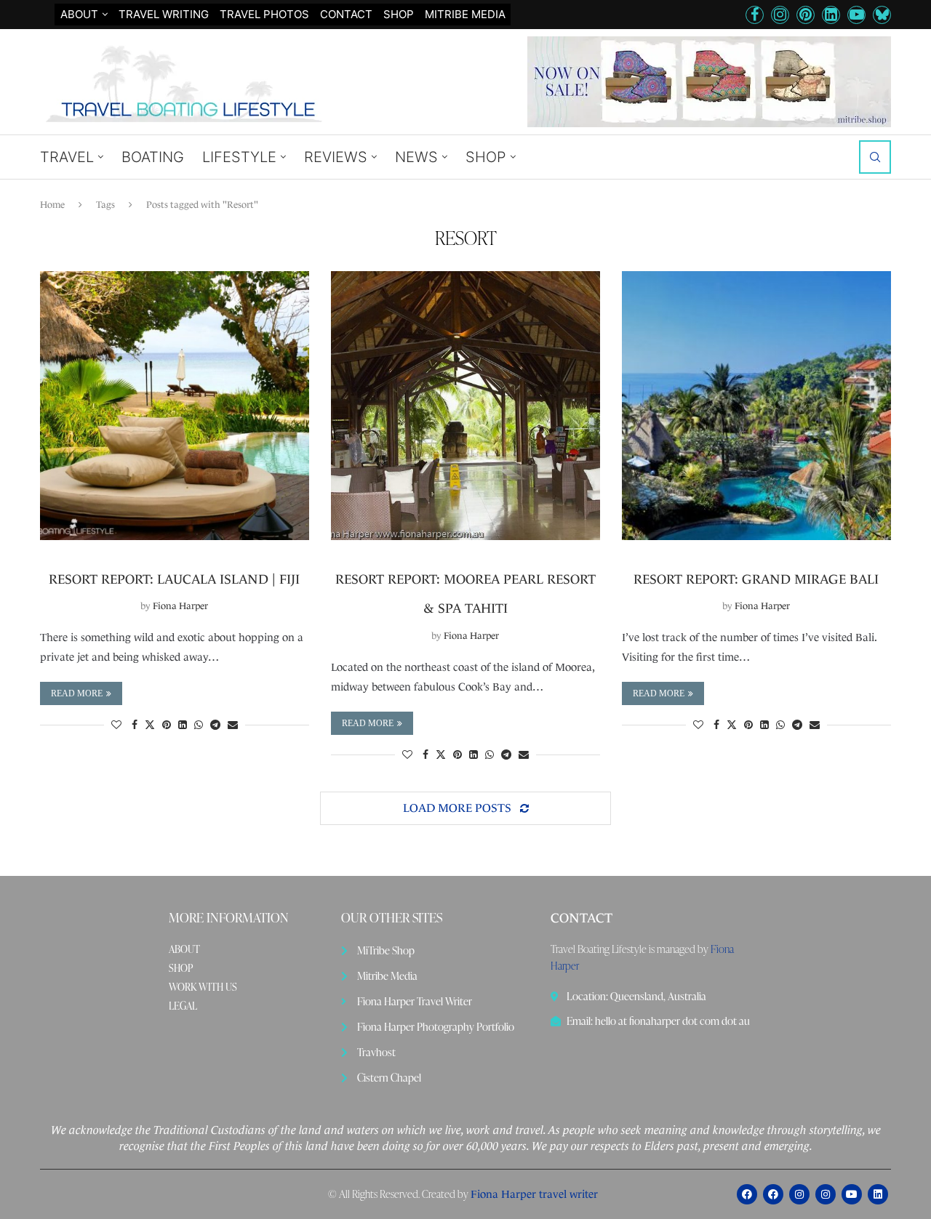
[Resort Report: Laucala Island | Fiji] (174, 405)
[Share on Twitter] (150, 725)
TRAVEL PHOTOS (264, 14)
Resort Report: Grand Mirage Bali (756, 579)
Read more (77, 693)
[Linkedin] (831, 15)
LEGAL (183, 1006)
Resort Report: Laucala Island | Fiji (174, 579)
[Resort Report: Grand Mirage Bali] (756, 405)
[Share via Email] (233, 725)
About (79, 14)
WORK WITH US (203, 987)
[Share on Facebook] (134, 725)
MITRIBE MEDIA (465, 14)
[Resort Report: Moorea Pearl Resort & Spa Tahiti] (465, 405)
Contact (346, 14)
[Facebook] (755, 15)
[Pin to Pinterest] (166, 725)
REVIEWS (335, 157)
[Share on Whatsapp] (198, 725)
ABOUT (184, 949)
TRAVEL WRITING (164, 14)
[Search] (875, 157)
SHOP (398, 14)
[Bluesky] (882, 15)
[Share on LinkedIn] (182, 725)
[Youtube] (856, 15)
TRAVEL (67, 157)
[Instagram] (780, 15)
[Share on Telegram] (215, 725)
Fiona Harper (180, 605)
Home (52, 204)
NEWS (416, 157)
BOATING (152, 157)
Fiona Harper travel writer (534, 1194)
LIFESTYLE (239, 157)
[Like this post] (116, 725)
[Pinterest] (805, 15)
